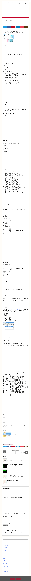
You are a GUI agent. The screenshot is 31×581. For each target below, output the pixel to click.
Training (6, 547)
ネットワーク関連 (9, 20)
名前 (3, 506)
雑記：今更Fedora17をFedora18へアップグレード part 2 (15, 464)
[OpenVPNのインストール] (16, 426)
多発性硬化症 (6, 550)
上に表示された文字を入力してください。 (8, 516)
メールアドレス (14, 506)
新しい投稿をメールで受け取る (6, 523)
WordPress (5, 563)
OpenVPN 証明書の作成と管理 (11, 475)
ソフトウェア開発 (6, 545)
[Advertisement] (15, 11)
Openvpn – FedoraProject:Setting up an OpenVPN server (15, 309)
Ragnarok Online (6, 560)
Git (3, 555)
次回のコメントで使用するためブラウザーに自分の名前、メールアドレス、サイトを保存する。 (14, 513)
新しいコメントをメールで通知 (6, 521)
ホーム (4, 20)
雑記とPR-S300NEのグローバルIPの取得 (12, 480)
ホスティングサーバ (6, 571)
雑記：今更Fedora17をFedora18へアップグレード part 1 (15, 469)
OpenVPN (13, 20)
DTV (4, 553)
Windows (4, 558)
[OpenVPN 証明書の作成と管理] (16, 430)
